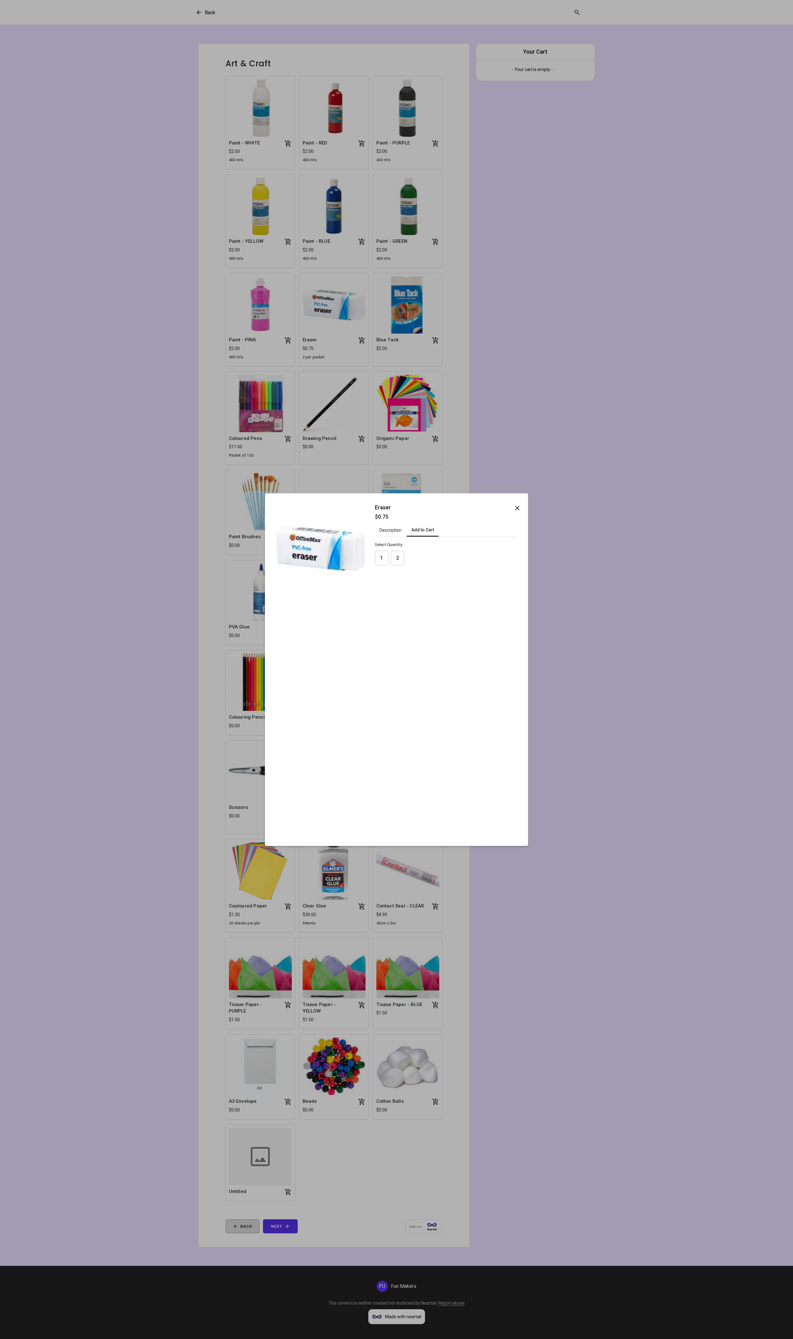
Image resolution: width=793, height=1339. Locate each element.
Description (390, 529)
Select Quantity (388, 544)
